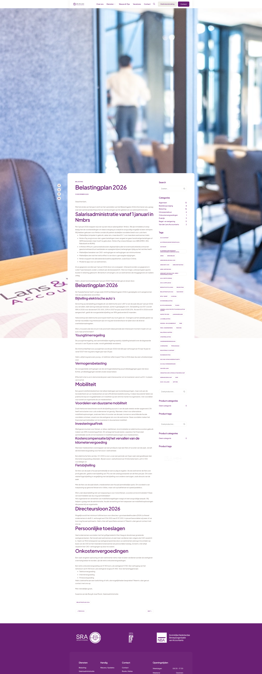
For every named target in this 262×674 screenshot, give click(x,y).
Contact (147, 4)
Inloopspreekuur (165, 212)
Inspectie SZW (164, 314)
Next (149, 611)
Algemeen (163, 203)
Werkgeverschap (166, 377)
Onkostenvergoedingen (168, 215)
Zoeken (184, 391)
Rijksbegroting (165, 355)
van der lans (164, 368)
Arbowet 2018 (164, 265)
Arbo (162, 256)
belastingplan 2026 (83, 602)
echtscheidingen (166, 305)
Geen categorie (165, 406)
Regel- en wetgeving (167, 221)
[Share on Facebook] (59, 185)
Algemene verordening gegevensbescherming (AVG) (169, 251)
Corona (173, 296)
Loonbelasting (165, 319)
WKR (176, 377)
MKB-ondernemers (166, 328)
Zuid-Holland (164, 382)
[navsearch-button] (154, 4)
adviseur (163, 247)
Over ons (99, 4)
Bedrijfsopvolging (166, 206)
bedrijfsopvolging (166, 287)
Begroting (180, 287)
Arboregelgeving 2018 (167, 260)
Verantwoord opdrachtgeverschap (172, 373)
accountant (164, 237)
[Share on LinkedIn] (59, 198)
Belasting (79, 181)
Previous (81, 611)
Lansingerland (178, 314)
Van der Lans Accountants (169, 224)
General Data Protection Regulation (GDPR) (172, 310)
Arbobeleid (171, 256)
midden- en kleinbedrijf (168, 323)
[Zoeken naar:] (173, 189)
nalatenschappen (166, 332)
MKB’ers (179, 328)
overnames (164, 346)
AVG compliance (165, 283)
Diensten (110, 4)
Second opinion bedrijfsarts (170, 359)
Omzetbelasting (165, 337)
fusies (177, 305)
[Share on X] (59, 189)
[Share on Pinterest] (59, 194)
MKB (180, 323)
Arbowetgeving (178, 265)
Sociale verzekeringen (168, 364)
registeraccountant (167, 350)
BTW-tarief (164, 296)
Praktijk (162, 218)
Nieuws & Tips (124, 4)
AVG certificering (166, 278)
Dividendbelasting (166, 301)
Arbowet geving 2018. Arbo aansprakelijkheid (169, 274)
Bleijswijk (180, 292)
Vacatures (137, 4)
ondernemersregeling (168, 341)
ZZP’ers (175, 382)
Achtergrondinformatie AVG (170, 242)
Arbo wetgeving (165, 269)
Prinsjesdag (175, 346)
